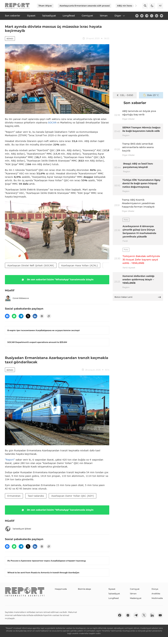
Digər (118, 15)
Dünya (155, 589)
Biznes (10, 38)
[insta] (141, 15)
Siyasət (111, 589)
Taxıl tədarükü (36, 495)
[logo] (17, 6)
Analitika (156, 593)
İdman (133, 593)
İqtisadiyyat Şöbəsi (22, 528)
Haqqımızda (61, 589)
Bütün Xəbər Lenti (123, 297)
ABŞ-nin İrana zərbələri (129, 5)
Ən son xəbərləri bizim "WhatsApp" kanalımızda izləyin (60, 279)
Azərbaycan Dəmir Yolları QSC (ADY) (72, 495)
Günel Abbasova (21, 298)
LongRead (113, 598)
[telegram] (146, 15)
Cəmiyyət (134, 589)
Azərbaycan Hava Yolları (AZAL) (79, 265)
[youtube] (161, 15)
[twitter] (151, 15)
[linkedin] (156, 15)
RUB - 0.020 (126, 95)
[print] (42, 316)
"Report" (10, 459)
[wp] (14, 316)
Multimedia (157, 598)
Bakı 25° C (153, 95)
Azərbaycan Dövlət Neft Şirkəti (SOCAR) (30, 265)
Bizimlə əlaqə (84, 589)
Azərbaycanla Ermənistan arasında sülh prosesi (85, 5)
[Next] (133, 6)
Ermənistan (14, 495)
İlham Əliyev (45, 5)
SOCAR (52, 122)
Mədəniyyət (135, 598)
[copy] (48, 316)
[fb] (136, 15)
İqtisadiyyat (114, 593)
